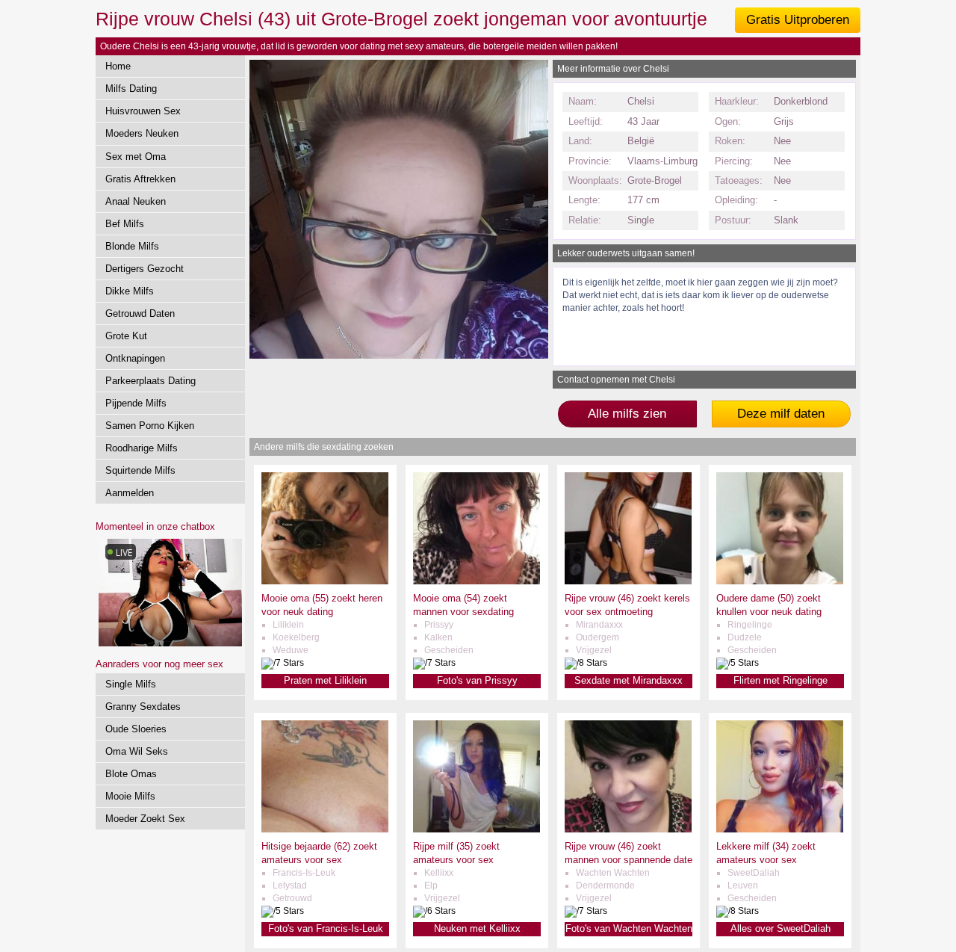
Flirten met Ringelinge (780, 680)
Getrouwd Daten (140, 313)
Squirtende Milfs (140, 470)
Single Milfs (130, 684)
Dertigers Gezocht (144, 268)
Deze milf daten (781, 414)
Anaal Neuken (135, 201)
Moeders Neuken (142, 133)
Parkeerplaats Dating (150, 380)
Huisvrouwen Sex (143, 111)
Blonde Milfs (132, 246)
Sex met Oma (135, 156)
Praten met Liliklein (325, 680)
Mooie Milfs (130, 796)
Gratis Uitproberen (797, 20)
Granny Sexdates (143, 706)
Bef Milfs (124, 223)
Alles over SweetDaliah (780, 928)
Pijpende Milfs (136, 403)
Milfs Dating (131, 88)
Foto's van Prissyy (477, 680)
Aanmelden (129, 492)
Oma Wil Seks (136, 751)
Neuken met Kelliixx (477, 928)
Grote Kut (126, 335)
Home (118, 66)
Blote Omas (131, 773)
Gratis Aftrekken (140, 179)
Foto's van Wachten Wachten (628, 928)
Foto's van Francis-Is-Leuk (325, 928)
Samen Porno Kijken (149, 425)
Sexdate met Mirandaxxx (628, 680)
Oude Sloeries (136, 729)
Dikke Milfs (129, 291)
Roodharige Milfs (141, 448)
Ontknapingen (135, 358)
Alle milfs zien (627, 414)
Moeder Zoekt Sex (145, 818)
